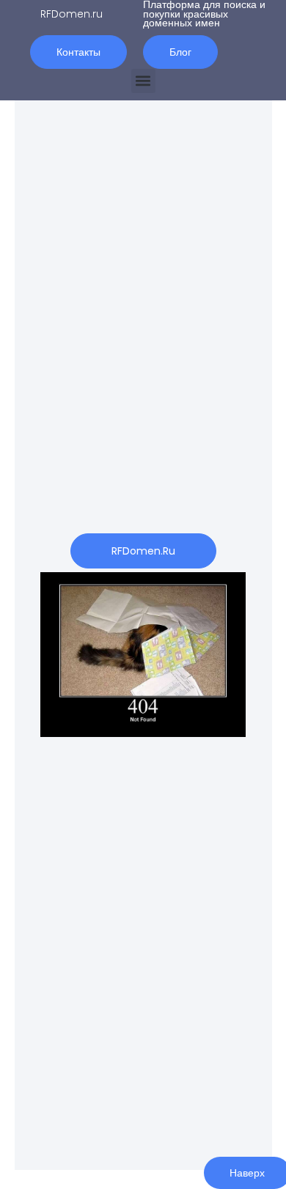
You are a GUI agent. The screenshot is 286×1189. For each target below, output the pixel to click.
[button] (143, 81)
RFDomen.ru (71, 14)
